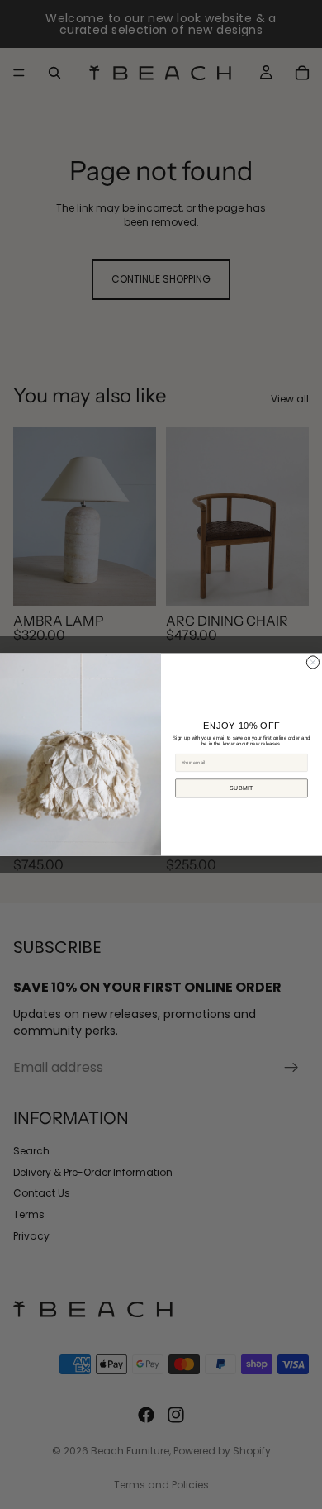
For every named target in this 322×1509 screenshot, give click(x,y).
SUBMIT (241, 788)
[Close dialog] (312, 662)
